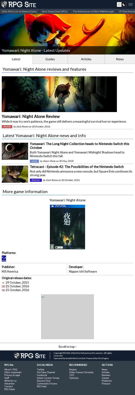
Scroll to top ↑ (68, 346)
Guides (50, 59)
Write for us (10, 380)
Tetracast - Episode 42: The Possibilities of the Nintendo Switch (77, 167)
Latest (16, 59)
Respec (73, 369)
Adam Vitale (49, 161)
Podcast (106, 383)
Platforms (107, 380)
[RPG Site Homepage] (19, 4)
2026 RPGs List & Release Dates (19, 11)
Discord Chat (43, 380)
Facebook (42, 375)
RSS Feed (41, 386)
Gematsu (74, 378)
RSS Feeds (9, 389)
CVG (71, 375)
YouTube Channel (46, 372)
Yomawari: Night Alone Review (31, 116)
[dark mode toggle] (121, 4)
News (120, 59)
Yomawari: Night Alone (67, 200)
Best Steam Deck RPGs (54, 11)
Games (105, 378)
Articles (86, 59)
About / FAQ (10, 369)
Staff (6, 378)
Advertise (9, 383)
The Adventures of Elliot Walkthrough (93, 11)
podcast (36, 180)
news (34, 161)
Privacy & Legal (12, 375)
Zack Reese (22, 126)
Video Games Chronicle (81, 372)
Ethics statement (12, 372)
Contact (8, 386)
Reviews (106, 375)
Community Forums (47, 383)
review (7, 127)
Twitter (40, 369)
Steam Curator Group (48, 378)
